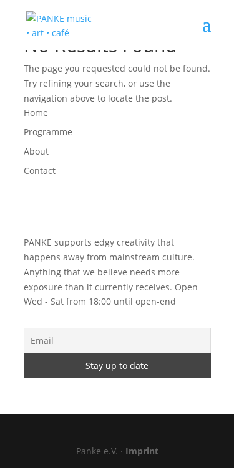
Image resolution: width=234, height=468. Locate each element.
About (36, 151)
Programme (48, 132)
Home (36, 112)
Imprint (141, 451)
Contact (40, 170)
